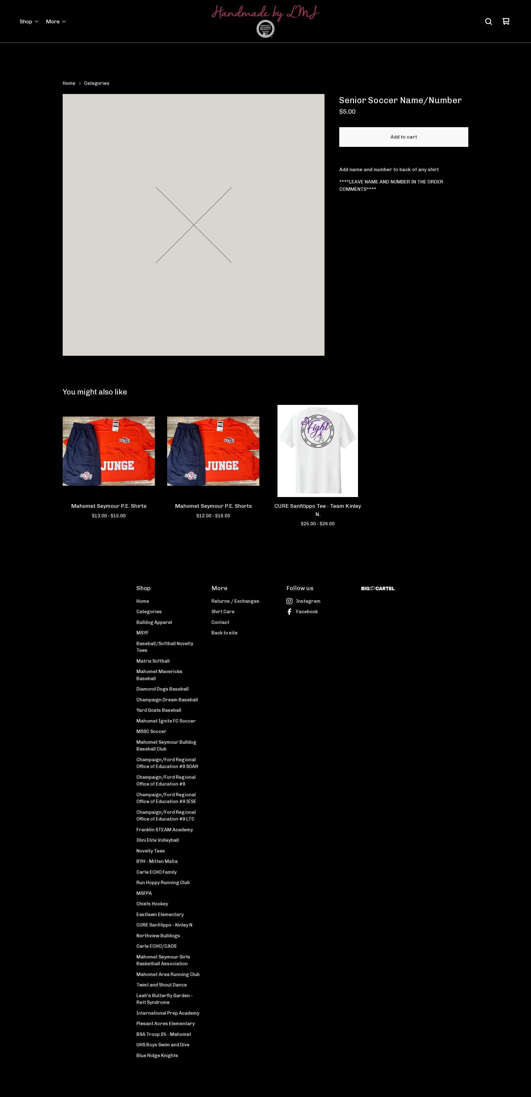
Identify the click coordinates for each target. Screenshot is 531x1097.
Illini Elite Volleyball (157, 840)
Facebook (307, 611)
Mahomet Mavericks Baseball (159, 675)
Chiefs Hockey (152, 904)
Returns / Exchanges (235, 601)
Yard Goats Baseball (158, 710)
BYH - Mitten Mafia (157, 861)
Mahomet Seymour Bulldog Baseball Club (166, 745)
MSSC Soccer (151, 731)
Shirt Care (222, 611)
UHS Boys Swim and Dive (163, 1045)
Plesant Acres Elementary (165, 1023)
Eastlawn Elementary (160, 914)
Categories (96, 83)
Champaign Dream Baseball (167, 700)
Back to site (224, 633)
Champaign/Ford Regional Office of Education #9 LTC (166, 815)
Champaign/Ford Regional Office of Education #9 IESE (166, 798)
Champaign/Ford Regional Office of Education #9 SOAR (167, 763)
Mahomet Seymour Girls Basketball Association (163, 960)
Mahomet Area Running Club (168, 974)
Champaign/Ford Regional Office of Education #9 (166, 780)
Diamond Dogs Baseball (162, 689)
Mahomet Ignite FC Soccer (166, 721)
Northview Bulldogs (158, 935)
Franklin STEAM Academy (164, 830)
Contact (220, 622)
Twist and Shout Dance (161, 985)
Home (69, 83)
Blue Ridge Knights (157, 1055)
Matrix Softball (153, 661)
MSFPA (144, 893)
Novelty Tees (150, 851)
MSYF (142, 633)
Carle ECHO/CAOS (156, 946)
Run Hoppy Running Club (163, 882)
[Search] (488, 21)
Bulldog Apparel (154, 622)
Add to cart (404, 137)
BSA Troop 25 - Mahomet (163, 1034)
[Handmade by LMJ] (265, 21)
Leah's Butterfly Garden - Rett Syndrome (164, 999)
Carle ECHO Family (156, 872)
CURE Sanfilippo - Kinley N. (165, 925)
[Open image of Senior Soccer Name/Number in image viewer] (193, 225)
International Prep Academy (167, 1013)
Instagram (308, 601)
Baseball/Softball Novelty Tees (164, 647)
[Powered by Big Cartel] (378, 588)
